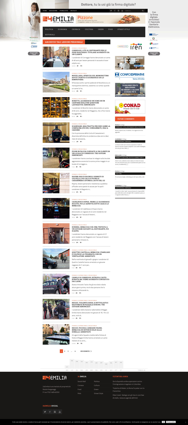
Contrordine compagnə (123, 141)
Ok (163, 422)
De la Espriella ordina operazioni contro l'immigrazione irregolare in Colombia (127, 383)
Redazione (53, 11)
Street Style (124, 29)
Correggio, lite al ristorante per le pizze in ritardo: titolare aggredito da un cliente (130, 127)
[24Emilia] (58, 19)
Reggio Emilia (83, 48)
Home (45, 11)
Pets (79, 393)
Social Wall (82, 381)
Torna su (140, 370)
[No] (186, 422)
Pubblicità (64, 11)
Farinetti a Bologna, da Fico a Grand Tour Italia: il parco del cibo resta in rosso (130, 158)
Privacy (73, 11)
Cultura (89, 29)
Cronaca (76, 29)
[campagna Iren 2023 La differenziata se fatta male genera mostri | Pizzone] (110, 23)
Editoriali (50, 34)
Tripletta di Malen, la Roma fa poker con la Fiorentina (128, 389)
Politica (49, 29)
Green (100, 29)
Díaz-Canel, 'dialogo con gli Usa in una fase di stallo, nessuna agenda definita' (128, 396)
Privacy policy (171, 422)
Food (110, 29)
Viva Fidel (119, 174)
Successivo (85, 351)
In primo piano (83, 250)
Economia (62, 29)
